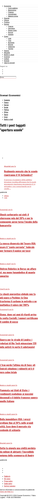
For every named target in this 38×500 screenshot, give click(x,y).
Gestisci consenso (9, 486)
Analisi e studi (9, 55)
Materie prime (13, 16)
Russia (10, 32)
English (6, 61)
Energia (6, 18)
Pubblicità (7, 476)
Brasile (10, 45)
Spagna (10, 34)
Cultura (6, 59)
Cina (9, 41)
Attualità (7, 53)
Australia (11, 43)
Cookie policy (8, 483)
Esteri (6, 36)
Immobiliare (12, 14)
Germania (11, 28)
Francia (10, 26)
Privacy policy (8, 481)
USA (9, 39)
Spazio (6, 51)
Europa (6, 24)
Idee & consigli (9, 63)
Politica (6, 22)
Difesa (6, 20)
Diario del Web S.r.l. (7, 492)
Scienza (7, 57)
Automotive (12, 10)
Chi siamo (7, 479)
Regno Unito (12, 30)
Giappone (11, 47)
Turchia (10, 49)
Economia (7, 6)
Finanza (11, 12)
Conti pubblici (13, 8)
